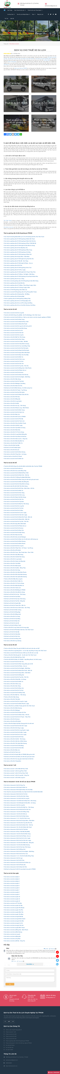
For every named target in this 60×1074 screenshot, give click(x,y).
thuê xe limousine (12, 61)
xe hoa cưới (46, 60)
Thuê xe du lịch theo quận (34, 10)
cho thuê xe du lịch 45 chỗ (27, 58)
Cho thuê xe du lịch (19, 10)
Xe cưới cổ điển (9, 1049)
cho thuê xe (6, 64)
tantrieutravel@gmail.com (51, 5)
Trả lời (46, 948)
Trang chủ (6, 43)
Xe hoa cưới (10, 14)
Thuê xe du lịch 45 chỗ (11, 1038)
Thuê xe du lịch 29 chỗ (11, 1036)
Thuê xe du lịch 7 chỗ (11, 1032)
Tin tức (6, 18)
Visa (33, 14)
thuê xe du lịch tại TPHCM (20, 68)
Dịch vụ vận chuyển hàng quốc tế (14, 1029)
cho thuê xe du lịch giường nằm (43, 58)
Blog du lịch (40, 14)
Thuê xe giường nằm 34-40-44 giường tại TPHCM (17, 1040)
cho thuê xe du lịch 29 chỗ (14, 58)
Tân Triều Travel (7, 220)
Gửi (10, 984)
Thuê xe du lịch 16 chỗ (11, 1034)
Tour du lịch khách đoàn (23, 14)
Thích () (52, 948)
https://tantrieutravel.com (11, 1065)
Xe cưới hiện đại (9, 1047)
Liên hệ (12, 18)
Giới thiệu (9, 10)
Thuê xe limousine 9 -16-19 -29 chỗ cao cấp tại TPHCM (19, 1043)
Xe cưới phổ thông (10, 1045)
